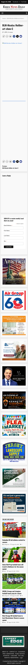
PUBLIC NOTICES (20, 654)
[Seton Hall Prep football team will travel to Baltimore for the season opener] (14, 554)
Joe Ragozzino (6, 544)
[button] (2, 13)
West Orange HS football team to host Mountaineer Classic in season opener (13, 618)
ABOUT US (5, 652)
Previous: (10, 167)
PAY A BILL (21, 655)
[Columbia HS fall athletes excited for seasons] (14, 530)
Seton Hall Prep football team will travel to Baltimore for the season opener (12, 566)
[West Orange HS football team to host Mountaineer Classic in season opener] (14, 606)
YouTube (23, 2)
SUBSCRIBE (14, 655)
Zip (5, 241)
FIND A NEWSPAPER (8, 654)
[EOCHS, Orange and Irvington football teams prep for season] (14, 581)
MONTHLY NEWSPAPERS (11, 658)
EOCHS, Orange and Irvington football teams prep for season (11, 592)
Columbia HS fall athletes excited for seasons (13, 541)
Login (21, 658)
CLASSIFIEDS (21, 652)
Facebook (15, 2)
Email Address (8, 225)
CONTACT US (13, 652)
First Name (7, 230)
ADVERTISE (6, 655)
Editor (5, 571)
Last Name (6, 235)
